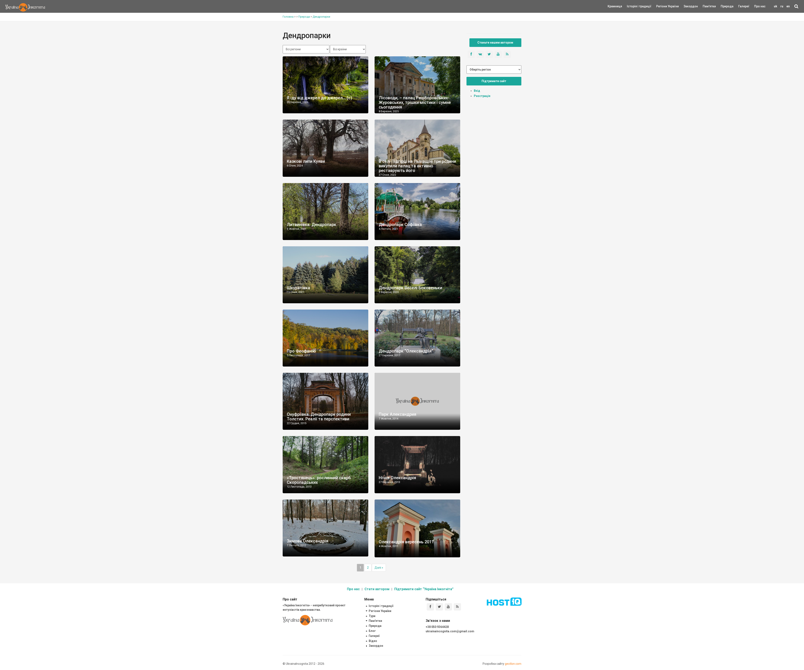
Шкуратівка (298, 287)
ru (781, 6)
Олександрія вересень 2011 (406, 541)
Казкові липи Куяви (306, 161)
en (788, 6)
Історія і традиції (633, 6)
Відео (373, 641)
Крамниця (615, 6)
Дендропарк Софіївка (400, 224)
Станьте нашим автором (495, 42)
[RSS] (457, 607)
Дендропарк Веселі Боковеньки (410, 287)
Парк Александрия (397, 414)
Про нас (759, 6)
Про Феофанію (301, 351)
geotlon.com (513, 663)
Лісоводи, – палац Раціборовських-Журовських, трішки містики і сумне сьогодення (415, 102)
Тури (372, 616)
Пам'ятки (706, 6)
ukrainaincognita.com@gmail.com (450, 631)
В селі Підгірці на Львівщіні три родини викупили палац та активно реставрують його (417, 166)
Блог (372, 631)
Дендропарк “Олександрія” (406, 351)
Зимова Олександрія (307, 540)
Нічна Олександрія (397, 477)
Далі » (379, 567)
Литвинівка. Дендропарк (311, 224)
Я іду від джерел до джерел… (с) (319, 97)
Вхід (477, 90)
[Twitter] (439, 607)
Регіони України (661, 6)
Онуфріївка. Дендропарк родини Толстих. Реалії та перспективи (319, 416)
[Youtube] (448, 607)
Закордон (687, 6)
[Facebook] (430, 607)
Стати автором (377, 589)
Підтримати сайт (494, 81)
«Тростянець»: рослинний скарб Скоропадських (319, 480)
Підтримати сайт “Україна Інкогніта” (424, 589)
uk (775, 6)
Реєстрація (482, 96)
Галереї (743, 6)
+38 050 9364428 (437, 627)
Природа (724, 6)
